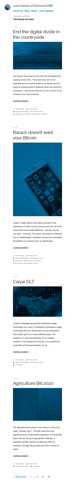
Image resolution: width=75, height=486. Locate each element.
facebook (37, 261)
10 (43, 477)
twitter (35, 263)
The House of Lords (36, 111)
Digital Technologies (22, 111)
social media (28, 263)
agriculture (19, 114)
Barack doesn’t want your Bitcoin (33, 135)
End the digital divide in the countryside (36, 34)
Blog (27, 11)
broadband (27, 114)
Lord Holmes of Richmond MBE (33, 5)
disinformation (28, 261)
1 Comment (19, 365)
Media (34, 11)
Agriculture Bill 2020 (33, 383)
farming (44, 114)
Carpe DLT (23, 281)
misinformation (18, 263)
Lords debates (46, 11)
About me (18, 11)
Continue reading (22, 101)
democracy (19, 261)
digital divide (36, 114)
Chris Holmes (19, 109)
